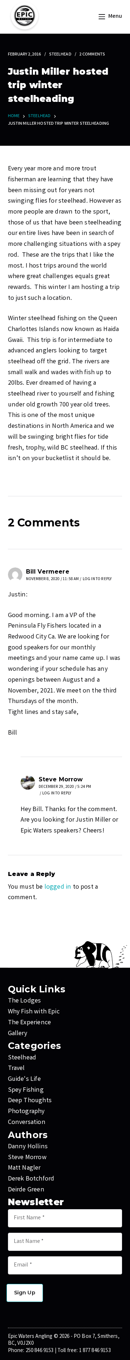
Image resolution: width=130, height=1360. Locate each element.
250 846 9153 (40, 1351)
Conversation (27, 1122)
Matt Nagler (24, 1168)
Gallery (17, 1033)
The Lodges (24, 1001)
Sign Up (24, 1292)
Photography (26, 1111)
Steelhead (60, 54)
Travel (16, 1068)
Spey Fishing (26, 1090)
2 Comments (92, 54)
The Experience (29, 1023)
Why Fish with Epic (34, 1012)
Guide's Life (24, 1079)
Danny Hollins (28, 1147)
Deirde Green (26, 1190)
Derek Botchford (31, 1179)
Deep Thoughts (30, 1100)
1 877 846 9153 (95, 1351)
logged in (58, 887)
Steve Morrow (27, 1157)
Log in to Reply (97, 579)
